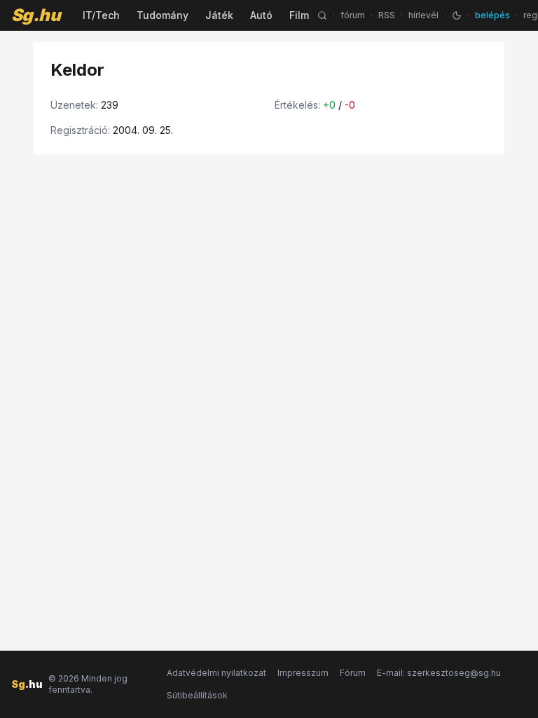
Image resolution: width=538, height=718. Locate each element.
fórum (352, 15)
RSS (386, 15)
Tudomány (162, 15)
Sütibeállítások (197, 695)
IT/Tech (101, 15)
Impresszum (303, 673)
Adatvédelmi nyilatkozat (216, 673)
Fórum (353, 673)
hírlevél (423, 15)
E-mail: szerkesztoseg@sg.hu (439, 673)
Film (299, 15)
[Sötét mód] (457, 15)
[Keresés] (322, 15)
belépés (492, 15)
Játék (219, 15)
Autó (261, 15)
